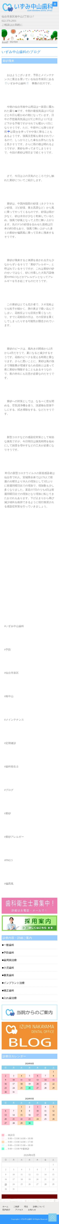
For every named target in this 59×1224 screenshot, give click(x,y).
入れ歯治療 (10, 998)
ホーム (5, 1206)
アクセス (19, 1210)
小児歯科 (9, 967)
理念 (26, 1206)
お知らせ (32, 1210)
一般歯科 (9, 945)
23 (6, 1184)
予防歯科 (9, 952)
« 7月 (5, 1196)
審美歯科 (9, 975)
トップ (5, 42)
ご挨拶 (16, 1206)
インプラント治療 (14, 982)
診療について (39, 1206)
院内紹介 (6, 1210)
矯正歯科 (9, 990)
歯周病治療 (10, 960)
